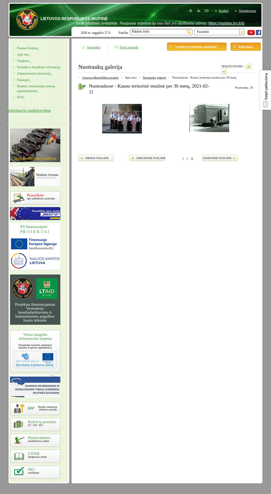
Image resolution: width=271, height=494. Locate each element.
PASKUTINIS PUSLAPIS (217, 158)
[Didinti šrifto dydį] (248, 66)
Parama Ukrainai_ (28, 48)
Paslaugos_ (24, 80)
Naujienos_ (24, 61)
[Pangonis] (122, 134)
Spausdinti (93, 47)
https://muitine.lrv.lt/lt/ (218, 23)
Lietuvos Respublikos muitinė (100, 77)
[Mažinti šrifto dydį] (224, 71)
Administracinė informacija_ (34, 73)
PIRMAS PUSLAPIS (97, 158)
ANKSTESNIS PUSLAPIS (151, 158)
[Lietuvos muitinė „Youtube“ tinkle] (251, 34)
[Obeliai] (209, 132)
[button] (265, 90)
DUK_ (21, 97)
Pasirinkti (203, 32)
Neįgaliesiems (247, 11)
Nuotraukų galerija (154, 77)
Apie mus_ (24, 54)
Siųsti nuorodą (129, 47)
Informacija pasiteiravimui (29, 110)
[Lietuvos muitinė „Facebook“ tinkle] (258, 34)
